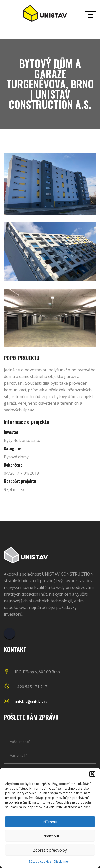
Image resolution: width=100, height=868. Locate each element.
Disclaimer (61, 861)
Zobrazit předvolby (50, 850)
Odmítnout (50, 835)
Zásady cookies (39, 861)
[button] (92, 774)
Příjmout (50, 821)
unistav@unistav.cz (31, 701)
